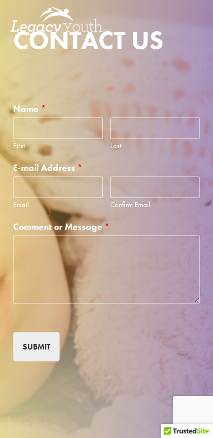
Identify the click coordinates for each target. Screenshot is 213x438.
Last (116, 145)
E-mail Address (47, 168)
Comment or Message (61, 227)
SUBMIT (36, 347)
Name (29, 109)
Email (21, 204)
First (19, 145)
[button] (196, 21)
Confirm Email (130, 204)
